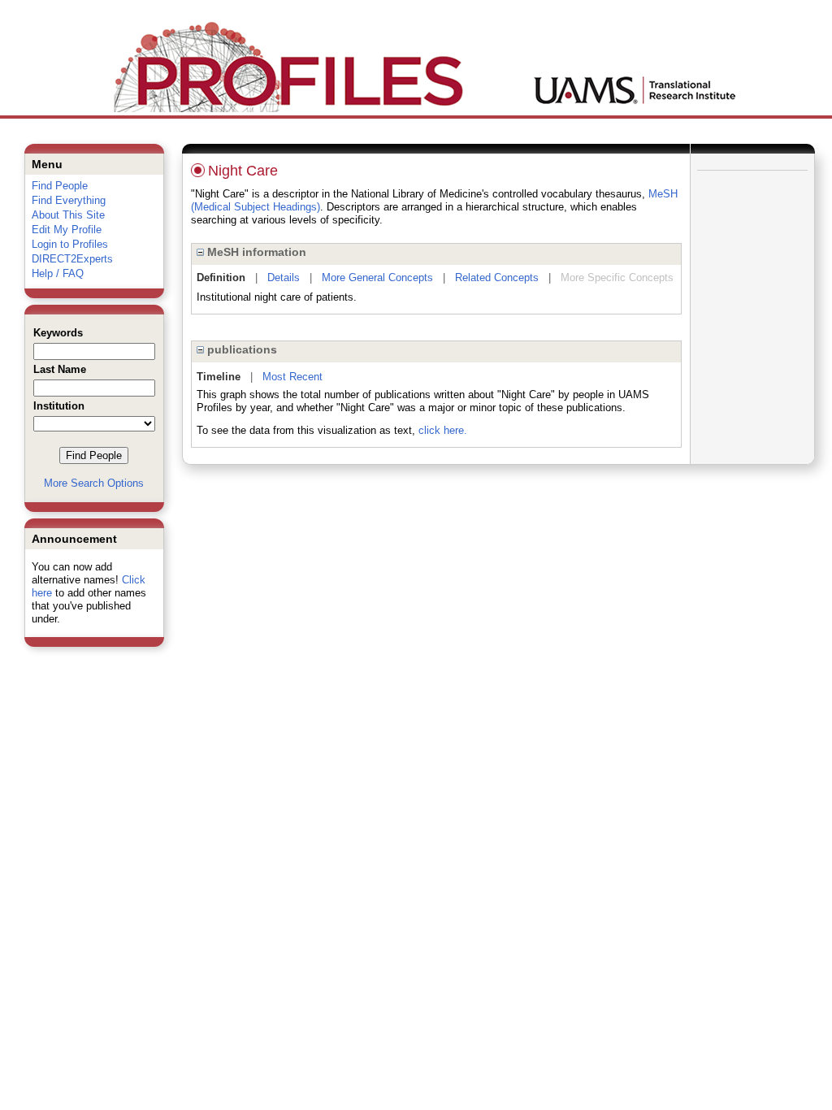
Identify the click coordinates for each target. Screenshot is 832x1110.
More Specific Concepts (617, 277)
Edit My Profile (67, 229)
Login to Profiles (70, 244)
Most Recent (292, 377)
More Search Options (94, 483)
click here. (442, 430)
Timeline (218, 377)
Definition (221, 277)
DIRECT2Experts (72, 259)
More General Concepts (377, 277)
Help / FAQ (58, 273)
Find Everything (69, 200)
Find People (60, 186)
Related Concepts (497, 277)
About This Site (68, 215)
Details (283, 277)
